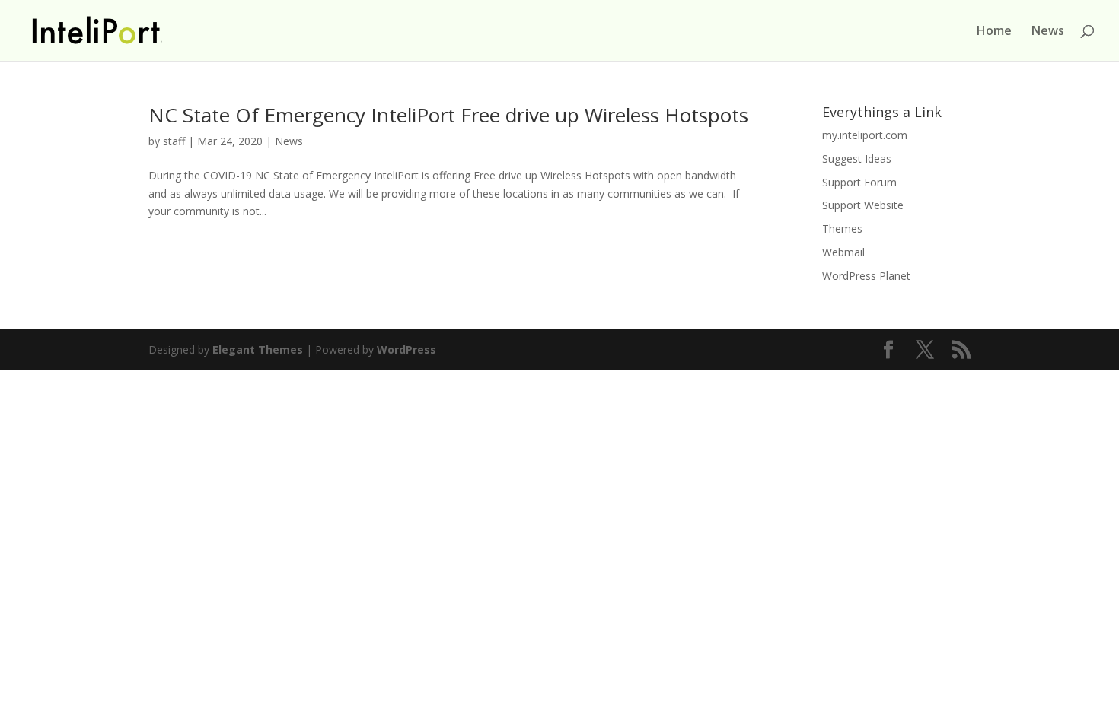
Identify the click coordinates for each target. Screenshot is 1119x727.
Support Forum (859, 182)
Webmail (843, 252)
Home (994, 32)
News (1047, 32)
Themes (842, 228)
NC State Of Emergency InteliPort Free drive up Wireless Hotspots (448, 115)
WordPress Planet (866, 275)
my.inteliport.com (864, 135)
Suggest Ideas (856, 158)
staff (174, 141)
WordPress (406, 349)
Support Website (863, 205)
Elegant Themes (257, 349)
